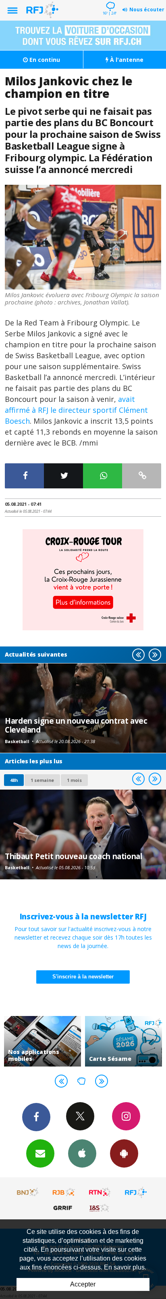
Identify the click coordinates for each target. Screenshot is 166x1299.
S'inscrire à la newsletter (83, 977)
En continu (44, 59)
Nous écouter (146, 9)
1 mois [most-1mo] (74, 780)
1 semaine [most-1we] (42, 780)
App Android (124, 1153)
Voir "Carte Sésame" (123, 1041)
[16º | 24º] (109, 1)
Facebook (36, 1117)
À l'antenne (125, 59)
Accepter (82, 1284)
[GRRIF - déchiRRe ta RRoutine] (64, 1208)
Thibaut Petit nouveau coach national (73, 856)
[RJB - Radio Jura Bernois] (64, 1192)
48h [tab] (14, 780)
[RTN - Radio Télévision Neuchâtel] (100, 1192)
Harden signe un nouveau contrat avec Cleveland (76, 725)
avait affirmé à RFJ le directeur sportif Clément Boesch (76, 410)
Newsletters (40, 1153)
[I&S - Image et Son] (100, 1208)
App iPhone (82, 1153)
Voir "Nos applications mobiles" (42, 1041)
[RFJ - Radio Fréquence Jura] (135, 1192)
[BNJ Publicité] (28, 1192)
